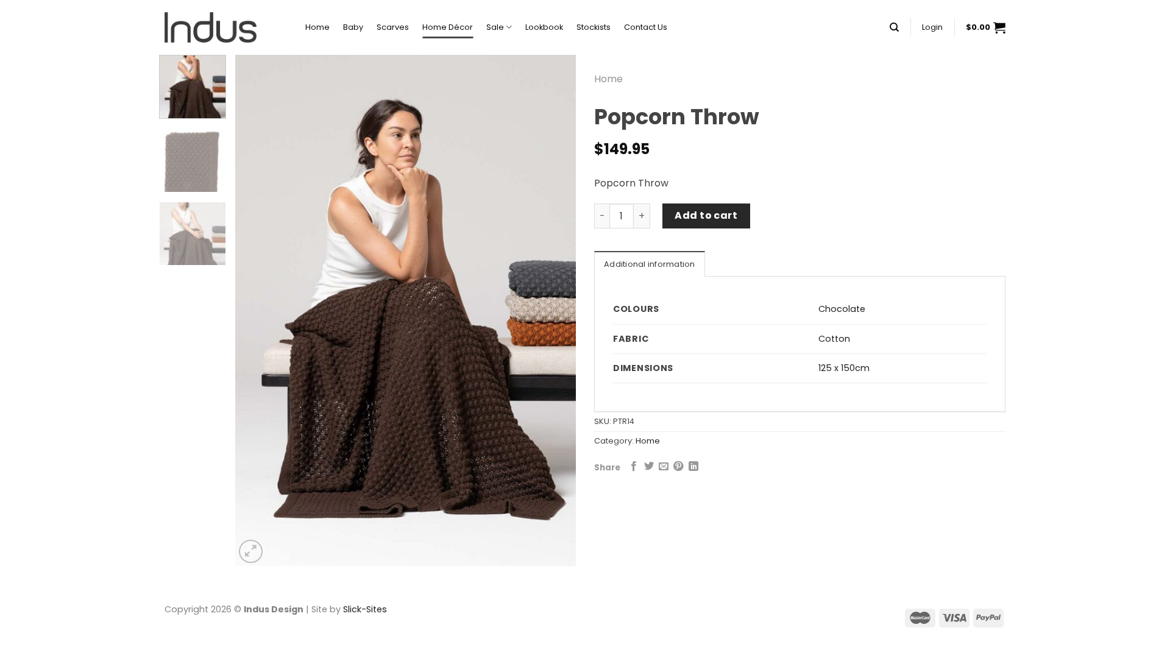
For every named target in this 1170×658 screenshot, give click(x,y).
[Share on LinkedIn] (693, 466)
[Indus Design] (226, 27)
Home (317, 27)
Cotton (834, 339)
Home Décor (447, 27)
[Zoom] (251, 552)
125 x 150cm (844, 368)
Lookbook (544, 27)
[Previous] (257, 311)
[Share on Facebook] (634, 466)
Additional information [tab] (649, 264)
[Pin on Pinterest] (678, 466)
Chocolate (841, 309)
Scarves (393, 27)
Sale (495, 27)
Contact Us (645, 27)
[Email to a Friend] (663, 466)
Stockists (593, 27)
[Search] (894, 27)
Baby (353, 27)
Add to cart (706, 215)
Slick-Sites (365, 609)
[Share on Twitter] (649, 466)
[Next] (554, 311)
